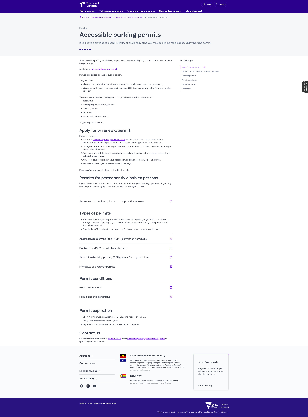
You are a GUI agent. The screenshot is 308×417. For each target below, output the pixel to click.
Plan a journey (87, 11)
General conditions (125, 287)
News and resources (169, 11)
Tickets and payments (110, 11)
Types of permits (189, 75)
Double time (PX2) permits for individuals (125, 248)
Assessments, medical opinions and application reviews (125, 201)
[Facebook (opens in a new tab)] (81, 386)
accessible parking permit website (109, 139)
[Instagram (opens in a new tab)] (88, 386)
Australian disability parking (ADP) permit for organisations (125, 257)
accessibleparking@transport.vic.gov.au (146, 338)
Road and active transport (140, 11)
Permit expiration (189, 84)
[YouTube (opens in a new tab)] (95, 386)
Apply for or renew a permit (193, 67)
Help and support (193, 11)
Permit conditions (189, 80)
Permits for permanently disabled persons (200, 71)
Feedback (306, 87)
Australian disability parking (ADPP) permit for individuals (125, 238)
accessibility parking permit (104, 69)
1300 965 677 (114, 338)
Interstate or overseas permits (125, 266)
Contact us (186, 88)
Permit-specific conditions (125, 296)
